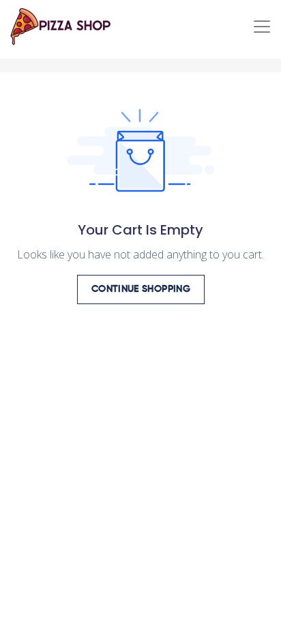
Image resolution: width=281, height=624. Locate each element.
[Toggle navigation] (262, 26)
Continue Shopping (140, 289)
